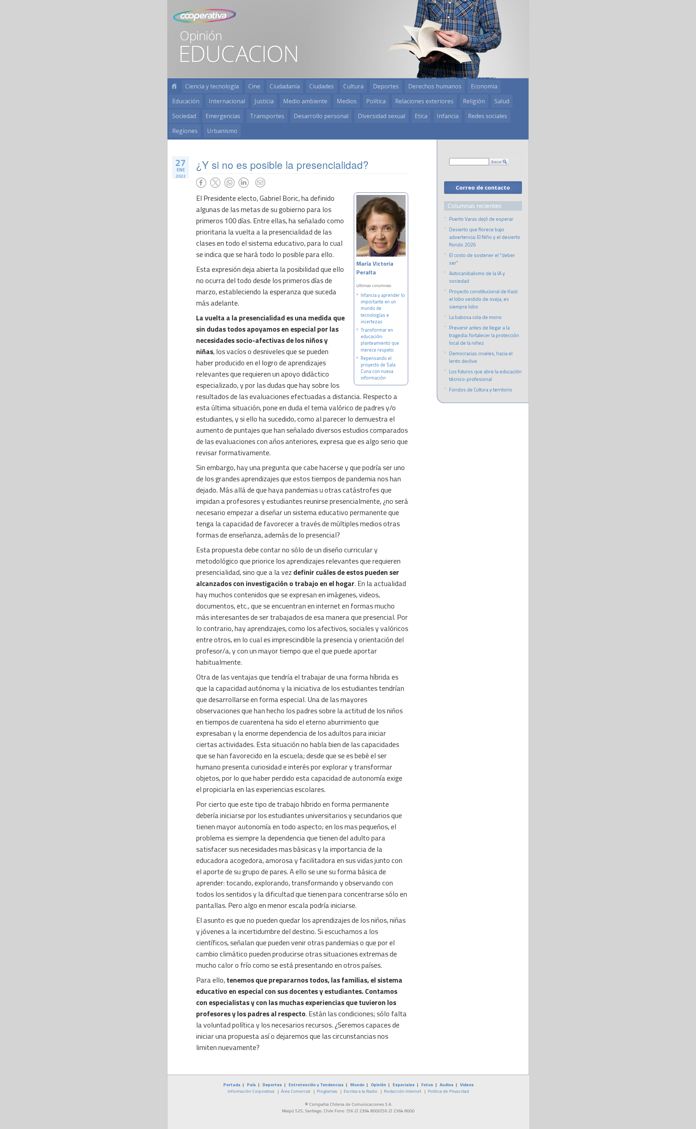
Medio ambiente (305, 101)
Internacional (227, 101)
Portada (231, 1084)
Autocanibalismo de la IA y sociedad (477, 277)
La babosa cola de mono (475, 317)
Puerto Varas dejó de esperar (481, 219)
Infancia (448, 116)
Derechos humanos (434, 86)
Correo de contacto (483, 187)
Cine (254, 86)
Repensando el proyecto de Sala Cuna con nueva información (378, 368)
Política (376, 101)
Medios (347, 101)
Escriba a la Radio (360, 1091)
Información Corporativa (251, 1091)
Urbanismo (222, 131)
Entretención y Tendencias (316, 1084)
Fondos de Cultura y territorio (480, 389)
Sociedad (184, 116)
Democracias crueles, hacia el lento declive (481, 357)
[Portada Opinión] (174, 86)
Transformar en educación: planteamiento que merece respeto (380, 339)
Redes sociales (487, 116)
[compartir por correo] (260, 183)
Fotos (427, 1084)
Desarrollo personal (321, 116)
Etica (421, 116)
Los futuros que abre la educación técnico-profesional (485, 375)
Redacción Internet (402, 1091)
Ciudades (321, 86)
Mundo (357, 1084)
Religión (474, 101)
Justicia (264, 101)
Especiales (404, 1084)
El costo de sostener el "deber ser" (482, 258)
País (251, 1084)
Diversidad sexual (381, 116)
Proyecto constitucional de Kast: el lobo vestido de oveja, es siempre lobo (483, 298)
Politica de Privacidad (448, 1091)
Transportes (267, 116)
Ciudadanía (285, 86)
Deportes (386, 86)
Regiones (185, 131)
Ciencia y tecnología (212, 86)
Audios (446, 1084)
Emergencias (223, 116)
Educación (185, 101)
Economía (484, 86)
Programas (327, 1091)
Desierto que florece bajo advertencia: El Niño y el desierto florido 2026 (484, 236)
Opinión (378, 1084)
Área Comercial (295, 1091)
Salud (501, 101)
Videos (467, 1084)
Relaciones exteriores (424, 101)
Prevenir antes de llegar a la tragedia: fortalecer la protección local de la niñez (484, 335)
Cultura (353, 86)
